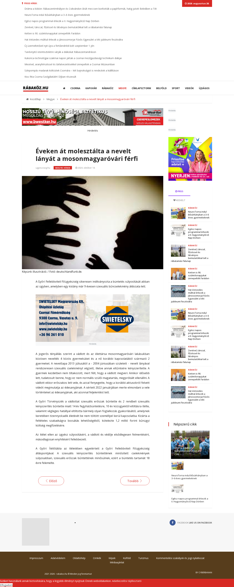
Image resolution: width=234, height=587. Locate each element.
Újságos (204, 88)
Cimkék (97, 558)
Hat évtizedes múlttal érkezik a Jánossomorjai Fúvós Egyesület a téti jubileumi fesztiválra (73, 39)
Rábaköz (107, 88)
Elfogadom (6, 585)
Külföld (127, 558)
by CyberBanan (204, 572)
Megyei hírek (62, 168)
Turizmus (143, 558)
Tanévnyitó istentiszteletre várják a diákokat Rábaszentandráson (60, 52)
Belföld (161, 88)
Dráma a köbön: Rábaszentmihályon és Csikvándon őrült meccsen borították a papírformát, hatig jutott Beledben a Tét (90, 8)
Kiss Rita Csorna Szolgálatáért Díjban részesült (50, 76)
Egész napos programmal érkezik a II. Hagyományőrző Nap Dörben (61, 21)
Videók (189, 88)
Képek (112, 558)
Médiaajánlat (117, 562)
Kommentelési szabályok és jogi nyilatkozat (180, 558)
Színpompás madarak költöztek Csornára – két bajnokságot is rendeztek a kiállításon (71, 70)
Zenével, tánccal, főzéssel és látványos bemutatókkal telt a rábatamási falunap (68, 27)
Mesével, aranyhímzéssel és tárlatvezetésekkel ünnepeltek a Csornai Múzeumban (69, 64)
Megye (123, 88)
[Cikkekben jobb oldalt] (190, 159)
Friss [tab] (180, 191)
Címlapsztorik (141, 88)
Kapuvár (91, 88)
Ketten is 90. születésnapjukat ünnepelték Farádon (52, 33)
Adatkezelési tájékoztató (126, 581)
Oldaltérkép (79, 558)
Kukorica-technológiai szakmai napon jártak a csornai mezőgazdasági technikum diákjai (73, 58)
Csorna (75, 88)
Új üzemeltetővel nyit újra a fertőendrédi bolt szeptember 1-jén (59, 45)
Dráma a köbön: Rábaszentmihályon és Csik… (187, 451)
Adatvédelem (58, 558)
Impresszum (36, 558)
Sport (176, 88)
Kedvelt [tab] (180, 200)
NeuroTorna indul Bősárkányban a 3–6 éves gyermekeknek (57, 14)
